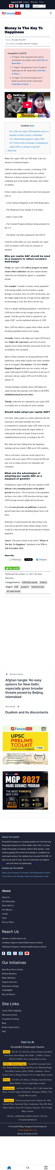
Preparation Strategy (10, 986)
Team (4, 918)
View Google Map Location (34, 1059)
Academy (26, 2)
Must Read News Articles (12, 969)
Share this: (11, 150)
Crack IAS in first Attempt (13, 876)
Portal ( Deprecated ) (10, 1027)
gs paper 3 (25, 587)
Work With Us (8, 905)
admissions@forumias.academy (33, 947)
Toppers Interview (9, 982)
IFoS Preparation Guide (40, 873)
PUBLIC (43, 582)
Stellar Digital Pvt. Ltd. (27, 1130)
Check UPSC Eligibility (11, 1011)
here (4, 863)
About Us (6, 897)
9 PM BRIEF (7, 990)
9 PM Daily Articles (29, 582)
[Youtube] (27, 953)
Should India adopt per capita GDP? (27, 139)
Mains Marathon (9, 978)
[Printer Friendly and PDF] (12, 568)
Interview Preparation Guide (37, 876)
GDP (16, 587)
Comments (34, 43)
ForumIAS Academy (10, 1019)
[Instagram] (15, 953)
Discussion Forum (9, 1015)
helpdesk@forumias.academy (30, 942)
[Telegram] (21, 953)
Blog (4, 1023)
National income (38, 587)
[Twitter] (9, 953)
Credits (5, 914)
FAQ (4, 1031)
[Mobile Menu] (50, 13)
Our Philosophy (8, 901)
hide (32, 126)
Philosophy (34, 2)
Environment (13, 873)
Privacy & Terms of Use (27, 1134)
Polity (4, 873)
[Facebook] (3, 953)
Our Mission (7, 910)
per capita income (13, 591)
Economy (25, 873)
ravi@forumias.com (17, 938)
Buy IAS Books (8, 994)
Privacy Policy (8, 922)
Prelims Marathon (9, 974)
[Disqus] (27, 630)
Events (41, 2)
